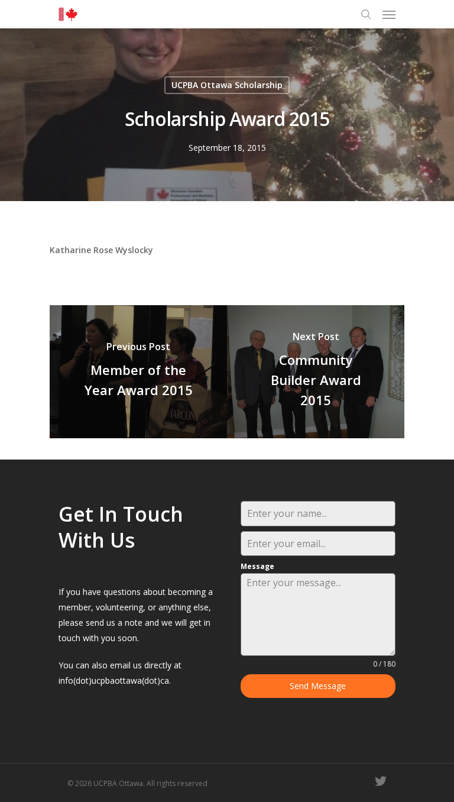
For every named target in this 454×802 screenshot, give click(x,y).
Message (257, 566)
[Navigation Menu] (388, 14)
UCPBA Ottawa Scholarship (227, 84)
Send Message (318, 685)
